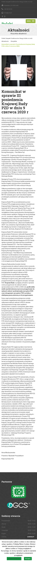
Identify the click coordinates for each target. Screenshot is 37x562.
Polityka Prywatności (14, 558)
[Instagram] (5, 16)
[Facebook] (2, 16)
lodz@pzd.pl (8, 13)
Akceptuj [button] (28, 558)
